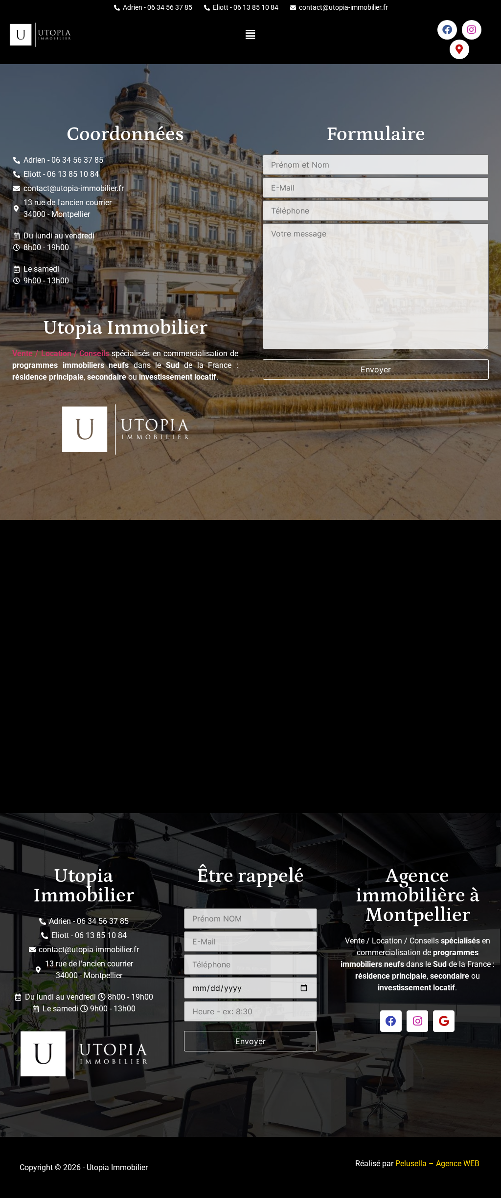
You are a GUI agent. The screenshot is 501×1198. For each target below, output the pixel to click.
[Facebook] (447, 30)
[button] (250, 34)
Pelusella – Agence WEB (437, 1163)
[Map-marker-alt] (459, 49)
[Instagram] (471, 30)
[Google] (444, 1021)
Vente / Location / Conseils (60, 353)
